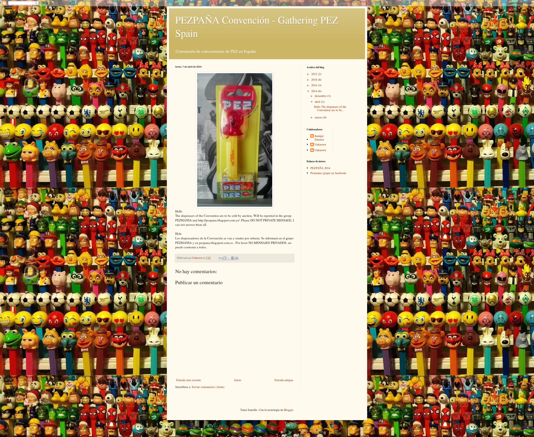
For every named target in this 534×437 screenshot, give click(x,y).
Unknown (320, 144)
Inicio (237, 380)
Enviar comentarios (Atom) (208, 387)
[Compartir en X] (229, 258)
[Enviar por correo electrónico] (221, 258)
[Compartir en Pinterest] (237, 258)
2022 (314, 74)
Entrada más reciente (188, 380)
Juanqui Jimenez (319, 137)
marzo (319, 117)
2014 (314, 91)
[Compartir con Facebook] (233, 258)
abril (318, 102)
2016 (314, 85)
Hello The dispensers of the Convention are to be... (330, 108)
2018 (314, 80)
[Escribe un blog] (225, 258)
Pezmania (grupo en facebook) (328, 173)
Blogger (288, 410)
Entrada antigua (284, 380)
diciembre (321, 96)
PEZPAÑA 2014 (320, 168)
